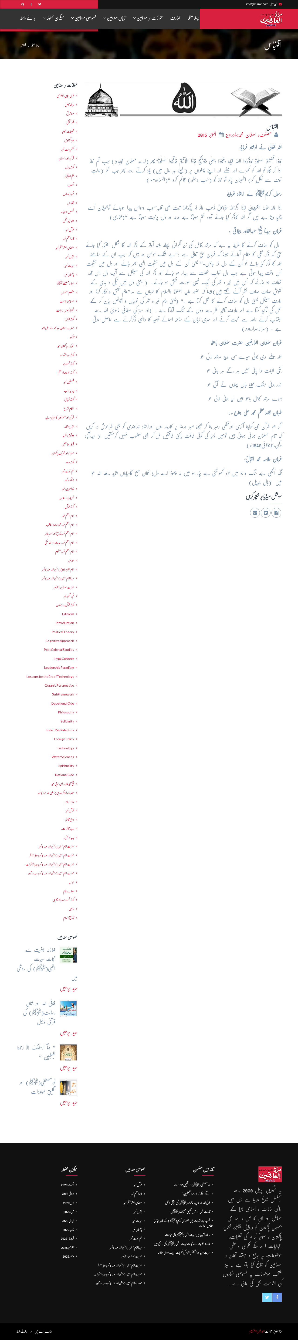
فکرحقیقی (70, 122)
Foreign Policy (64, 739)
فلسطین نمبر (69, 381)
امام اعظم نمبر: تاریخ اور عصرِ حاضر (59, 533)
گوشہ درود (70, 462)
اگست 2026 (67, 1184)
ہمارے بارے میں (43, 1331)
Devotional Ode (62, 703)
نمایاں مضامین (116, 18)
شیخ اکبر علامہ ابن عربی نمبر (62, 783)
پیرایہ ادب (69, 390)
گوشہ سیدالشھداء (67, 355)
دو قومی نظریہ (68, 435)
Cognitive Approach (59, 640)
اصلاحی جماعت (67, 301)
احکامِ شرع (69, 408)
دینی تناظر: (69, 819)
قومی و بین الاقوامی (65, 95)
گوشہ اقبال (69, 319)
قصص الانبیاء (67, 211)
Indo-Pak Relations (60, 730)
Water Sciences (63, 757)
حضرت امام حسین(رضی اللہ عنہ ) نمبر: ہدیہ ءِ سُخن (51, 873)
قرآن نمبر (70, 810)
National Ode (64, 774)
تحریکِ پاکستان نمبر (66, 345)
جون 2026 (68, 1202)
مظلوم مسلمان (67, 292)
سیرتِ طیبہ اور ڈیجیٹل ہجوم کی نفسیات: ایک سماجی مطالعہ (183, 1252)
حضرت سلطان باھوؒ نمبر (64, 587)
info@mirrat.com (257, 4)
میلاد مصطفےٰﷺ (65, 283)
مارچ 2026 (68, 1229)
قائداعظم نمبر (68, 238)
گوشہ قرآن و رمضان (65, 605)
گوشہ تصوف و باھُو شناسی (63, 899)
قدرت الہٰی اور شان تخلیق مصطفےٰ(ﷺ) (190, 1211)
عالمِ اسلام (69, 801)
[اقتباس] (183, 99)
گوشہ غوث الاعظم (66, 372)
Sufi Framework (63, 694)
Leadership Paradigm (59, 667)
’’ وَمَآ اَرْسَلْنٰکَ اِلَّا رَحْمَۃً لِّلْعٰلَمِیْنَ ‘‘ (196, 1193)
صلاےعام (68, 891)
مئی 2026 (69, 1211)
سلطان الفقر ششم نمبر (65, 247)
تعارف (175, 18)
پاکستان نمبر (69, 274)
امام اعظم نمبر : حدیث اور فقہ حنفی (59, 542)
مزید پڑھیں (69, 988)
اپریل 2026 (68, 1220)
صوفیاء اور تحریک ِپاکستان (62, 453)
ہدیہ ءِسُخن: (69, 837)
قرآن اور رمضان (66, 158)
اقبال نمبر (70, 256)
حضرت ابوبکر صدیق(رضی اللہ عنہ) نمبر (56, 792)
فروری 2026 (67, 1238)
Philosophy (66, 712)
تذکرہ (72, 337)
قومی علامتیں (67, 444)
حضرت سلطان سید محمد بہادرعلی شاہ (58, 328)
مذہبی (71, 909)
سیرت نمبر (69, 265)
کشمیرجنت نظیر (67, 149)
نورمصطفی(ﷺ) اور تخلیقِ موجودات (192, 1184)
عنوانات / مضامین (149, 18)
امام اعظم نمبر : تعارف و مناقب (60, 524)
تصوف (70, 185)
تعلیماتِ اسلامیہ (66, 497)
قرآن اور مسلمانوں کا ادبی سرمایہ (59, 417)
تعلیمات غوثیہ (67, 131)
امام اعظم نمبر (68, 515)
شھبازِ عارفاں (68, 193)
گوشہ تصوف (68, 363)
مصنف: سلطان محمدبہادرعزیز (250, 134)
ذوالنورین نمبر (68, 488)
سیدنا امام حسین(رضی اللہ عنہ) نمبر (58, 578)
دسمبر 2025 (68, 1256)
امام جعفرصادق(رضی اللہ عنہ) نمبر (58, 569)
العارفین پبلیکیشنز (257, 1331)
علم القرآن (69, 176)
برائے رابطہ (28, 18)
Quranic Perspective (59, 685)
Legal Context (64, 658)
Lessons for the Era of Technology (50, 676)
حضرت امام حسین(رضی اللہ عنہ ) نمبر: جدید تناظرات (50, 864)
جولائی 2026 (68, 1193)
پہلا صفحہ (193, 18)
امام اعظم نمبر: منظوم (64, 551)
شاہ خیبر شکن (68, 220)
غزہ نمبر (71, 560)
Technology (65, 748)
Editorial (68, 614)
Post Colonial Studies (59, 649)
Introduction (64, 622)
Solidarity (67, 721)
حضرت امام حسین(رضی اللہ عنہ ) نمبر (56, 846)
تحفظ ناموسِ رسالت (65, 310)
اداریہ (71, 882)
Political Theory (63, 632)
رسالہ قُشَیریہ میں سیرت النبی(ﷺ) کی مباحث (187, 1234)
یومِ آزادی (69, 140)
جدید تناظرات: (67, 828)
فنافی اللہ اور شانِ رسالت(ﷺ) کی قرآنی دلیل (187, 1202)
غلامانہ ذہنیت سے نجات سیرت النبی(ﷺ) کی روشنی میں (182, 1243)
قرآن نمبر (70, 229)
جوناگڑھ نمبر (69, 480)
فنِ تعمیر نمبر (69, 596)
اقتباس (70, 203)
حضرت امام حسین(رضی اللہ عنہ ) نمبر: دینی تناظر (52, 855)
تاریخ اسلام (68, 917)
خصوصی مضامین (85, 18)
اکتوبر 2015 (208, 134)
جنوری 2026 (67, 1247)
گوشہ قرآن (69, 506)
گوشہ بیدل (69, 167)
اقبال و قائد (69, 426)
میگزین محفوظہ (55, 18)
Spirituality (66, 765)
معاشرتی (70, 113)
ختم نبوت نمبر (68, 471)
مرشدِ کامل (69, 104)
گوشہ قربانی (69, 399)
